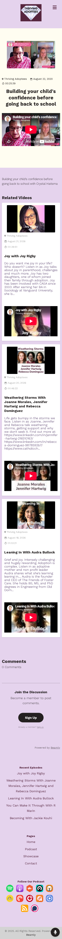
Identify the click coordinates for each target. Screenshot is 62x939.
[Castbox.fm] (29, 891)
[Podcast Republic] (49, 901)
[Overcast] (49, 891)
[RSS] (24, 911)
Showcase (31, 856)
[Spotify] (9, 891)
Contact (31, 863)
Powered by (47, 747)
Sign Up (31, 717)
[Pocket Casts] (19, 901)
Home (31, 842)
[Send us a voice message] (55, 932)
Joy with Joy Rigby (20, 256)
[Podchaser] (34, 911)
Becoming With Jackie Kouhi (31, 818)
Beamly (31, 934)
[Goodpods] (9, 901)
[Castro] (39, 891)
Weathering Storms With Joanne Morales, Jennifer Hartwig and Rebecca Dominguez (31, 786)
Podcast (31, 849)
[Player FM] (29, 901)
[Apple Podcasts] (19, 891)
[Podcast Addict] (39, 901)
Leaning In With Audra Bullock (29, 552)
